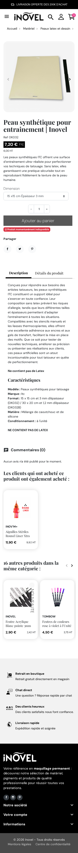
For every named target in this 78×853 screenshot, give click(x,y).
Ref (5, 137)
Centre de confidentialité (53, 844)
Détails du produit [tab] (49, 273)
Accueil (12, 28)
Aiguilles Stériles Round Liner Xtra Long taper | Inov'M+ (20, 535)
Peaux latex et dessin (55, 28)
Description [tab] (18, 273)
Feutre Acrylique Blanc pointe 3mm (18, 623)
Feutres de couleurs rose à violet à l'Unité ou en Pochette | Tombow (56, 627)
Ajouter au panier (38, 220)
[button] (51, 16)
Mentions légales (19, 844)
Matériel (28, 28)
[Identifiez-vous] (61, 16)
